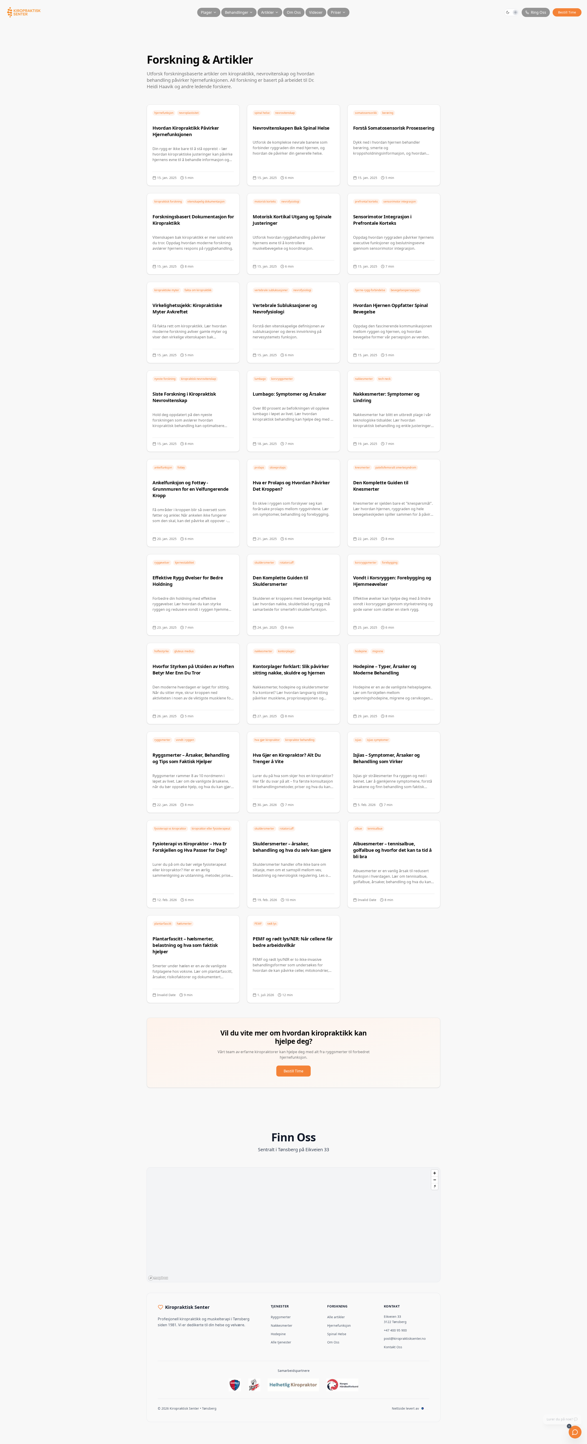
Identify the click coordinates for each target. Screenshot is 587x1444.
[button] (511, 12)
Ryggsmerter (281, 1317)
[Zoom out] (434, 1179)
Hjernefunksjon (339, 1325)
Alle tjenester (281, 1342)
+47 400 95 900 (395, 1330)
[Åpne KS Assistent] (575, 1432)
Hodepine (278, 1334)
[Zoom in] (434, 1173)
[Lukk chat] (569, 1426)
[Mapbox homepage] (158, 1278)
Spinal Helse (336, 1334)
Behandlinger (236, 12)
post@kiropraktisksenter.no (405, 1338)
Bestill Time (567, 12)
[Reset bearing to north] (434, 1186)
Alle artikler (336, 1317)
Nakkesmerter (281, 1325)
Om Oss (294, 12)
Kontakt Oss (393, 1347)
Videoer (316, 12)
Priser (336, 12)
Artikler (267, 12)
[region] (293, 1224)
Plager (206, 12)
